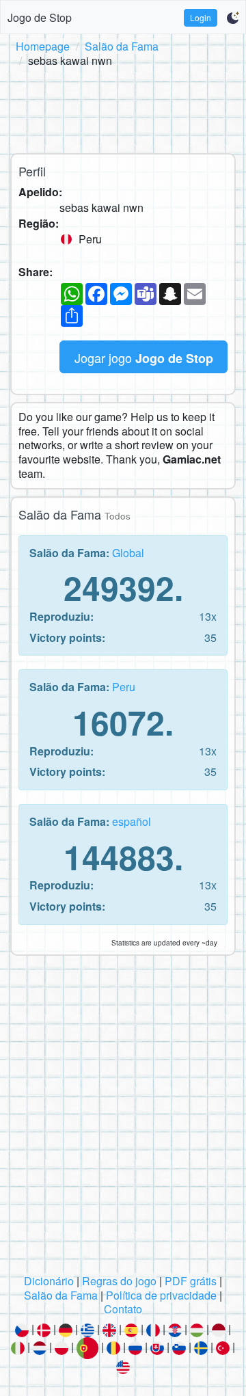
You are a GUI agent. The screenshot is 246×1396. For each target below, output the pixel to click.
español (131, 821)
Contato (123, 1309)
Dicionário (49, 1281)
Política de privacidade (161, 1295)
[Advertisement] (123, 108)
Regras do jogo (119, 1281)
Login (200, 17)
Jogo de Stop (40, 17)
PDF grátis (191, 1281)
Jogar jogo (143, 358)
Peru (123, 687)
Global (128, 553)
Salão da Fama (122, 46)
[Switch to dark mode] (232, 18)
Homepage (43, 46)
